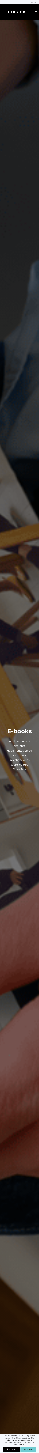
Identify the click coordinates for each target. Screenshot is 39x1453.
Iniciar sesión (33, 2)
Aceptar (28, 1449)
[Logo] (16, 12)
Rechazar (11, 1449)
